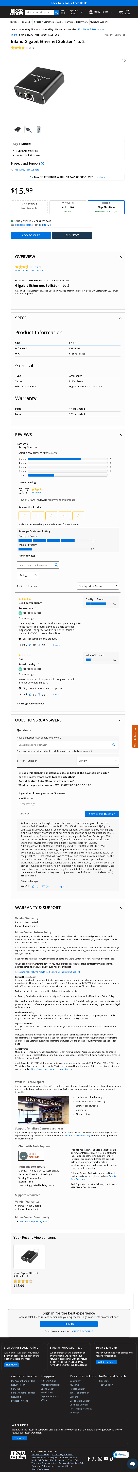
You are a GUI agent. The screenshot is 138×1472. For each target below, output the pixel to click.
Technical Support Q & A (33, 1221)
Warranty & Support (38, 907)
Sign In (69, 1324)
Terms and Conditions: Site (43, 1463)
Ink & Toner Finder (79, 1392)
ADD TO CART (31, 235)
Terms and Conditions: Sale (71, 1463)
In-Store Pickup (48, 1380)
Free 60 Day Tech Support (26, 169)
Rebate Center (77, 1388)
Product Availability (50, 1384)
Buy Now (72, 235)
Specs (21, 318)
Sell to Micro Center (80, 1400)
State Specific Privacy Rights (44, 1457)
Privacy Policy (74, 1460)
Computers (49, 21)
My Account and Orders (23, 1380)
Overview (25, 256)
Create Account (82, 1331)
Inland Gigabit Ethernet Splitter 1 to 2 (25, 1275)
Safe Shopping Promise (23, 1392)
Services (69, 21)
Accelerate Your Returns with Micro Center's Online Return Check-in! (47, 971)
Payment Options (49, 1396)
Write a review (21, 270)
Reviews (23, 434)
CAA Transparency (68, 1457)
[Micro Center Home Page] (17, 10)
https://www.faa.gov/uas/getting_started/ (51, 1069)
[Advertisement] (72, 1301)
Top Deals (25, 21)
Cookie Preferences (40, 1469)
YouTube (106, 1458)
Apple (60, 21)
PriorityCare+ (82, 21)
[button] (121, 1455)
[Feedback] (134, 736)
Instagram (100, 1458)
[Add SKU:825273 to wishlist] (36, 1250)
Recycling (16, 1396)
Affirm (44, 1400)
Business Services (79, 1404)
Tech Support (106, 1384)
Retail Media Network (81, 1408)
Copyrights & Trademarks (43, 1466)
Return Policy (18, 1384)
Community (75, 1380)
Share (118, 34)
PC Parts (37, 21)
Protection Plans (19, 1400)
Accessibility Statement (62, 1454)
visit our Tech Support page (78, 1135)
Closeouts (104, 1380)
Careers (74, 1396)
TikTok (111, 1458)
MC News (94, 21)
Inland (14, 34)
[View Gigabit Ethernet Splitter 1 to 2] (29, 1256)
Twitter (94, 1458)
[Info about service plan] (43, 163)
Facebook (88, 1458)
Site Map (74, 1412)
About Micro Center (40, 1454)
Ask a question (37, 270)
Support (104, 21)
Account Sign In (65, 1466)
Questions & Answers (38, 720)
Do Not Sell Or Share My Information (47, 1460)
